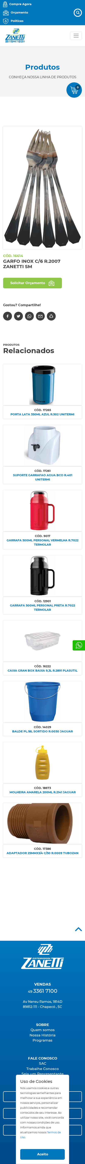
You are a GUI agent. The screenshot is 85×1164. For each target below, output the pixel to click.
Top (78, 929)
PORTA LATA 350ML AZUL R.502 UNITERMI (42, 414)
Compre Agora (20, 4)
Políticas (17, 21)
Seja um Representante (42, 1074)
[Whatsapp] (79, 645)
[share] (51, 316)
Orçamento (19, 12)
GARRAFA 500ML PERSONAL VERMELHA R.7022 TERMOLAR (42, 542)
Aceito (42, 1154)
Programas (42, 1040)
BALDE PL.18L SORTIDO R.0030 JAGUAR (42, 731)
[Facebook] (7, 316)
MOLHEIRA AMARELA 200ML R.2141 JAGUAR (42, 792)
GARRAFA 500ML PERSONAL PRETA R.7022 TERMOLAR (42, 608)
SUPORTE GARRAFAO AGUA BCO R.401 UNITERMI (42, 477)
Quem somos (43, 1030)
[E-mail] (40, 316)
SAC (42, 1063)
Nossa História (42, 1035)
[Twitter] (18, 316)
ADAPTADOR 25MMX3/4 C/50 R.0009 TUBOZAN (42, 853)
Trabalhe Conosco (42, 1069)
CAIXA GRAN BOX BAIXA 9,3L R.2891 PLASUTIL (42, 670)
